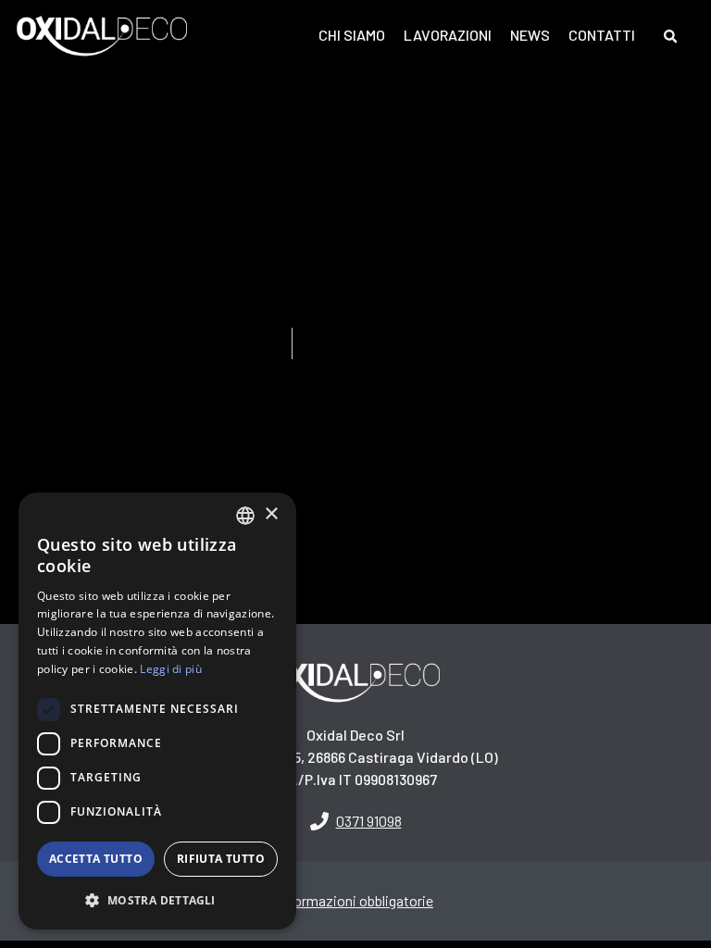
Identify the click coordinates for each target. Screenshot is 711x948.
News (530, 35)
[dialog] (157, 711)
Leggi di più (171, 669)
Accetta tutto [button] (96, 859)
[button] (356, 818)
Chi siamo (351, 35)
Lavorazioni (448, 35)
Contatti (601, 35)
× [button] (271, 514)
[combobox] (245, 515)
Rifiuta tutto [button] (221, 859)
